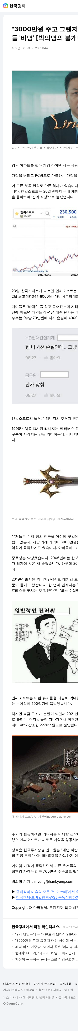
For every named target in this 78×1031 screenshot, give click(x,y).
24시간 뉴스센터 (45, 983)
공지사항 (65, 983)
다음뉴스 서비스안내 (16, 983)
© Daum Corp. (13, 1003)
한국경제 (17, 6)
